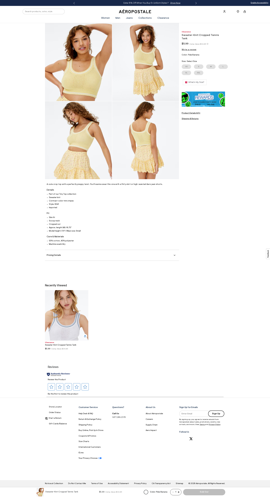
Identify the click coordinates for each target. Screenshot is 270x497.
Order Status (55, 413)
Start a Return (54, 418)
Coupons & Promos (87, 436)
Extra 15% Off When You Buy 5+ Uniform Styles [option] (134, 3)
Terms (202, 424)
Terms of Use (97, 484)
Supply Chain (152, 425)
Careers (149, 419)
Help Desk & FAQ (86, 414)
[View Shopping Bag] (245, 11)
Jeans (129, 18)
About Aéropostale (154, 414)
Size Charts (84, 442)
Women (105, 18)
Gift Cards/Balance (58, 424)
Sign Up (216, 414)
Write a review (189, 50)
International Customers (90, 447)
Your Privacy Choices (88, 458)
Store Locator (55, 407)
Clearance (163, 18)
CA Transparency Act (161, 484)
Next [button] (195, 3)
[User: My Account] (224, 11)
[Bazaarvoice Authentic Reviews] (58, 374)
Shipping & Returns (190, 119)
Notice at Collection (54, 484)
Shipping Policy (85, 425)
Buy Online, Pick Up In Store (91, 430)
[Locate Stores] (238, 11)
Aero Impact (151, 430)
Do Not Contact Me (77, 484)
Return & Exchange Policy (90, 419)
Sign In (198, 104)
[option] (66, 322)
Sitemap (179, 484)
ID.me (81, 453)
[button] (51, 387)
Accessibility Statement (118, 484)
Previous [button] (74, 3)
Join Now (210, 104)
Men (117, 18)
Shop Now (158, 3)
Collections (145, 18)
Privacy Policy (214, 424)
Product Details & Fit (191, 113)
